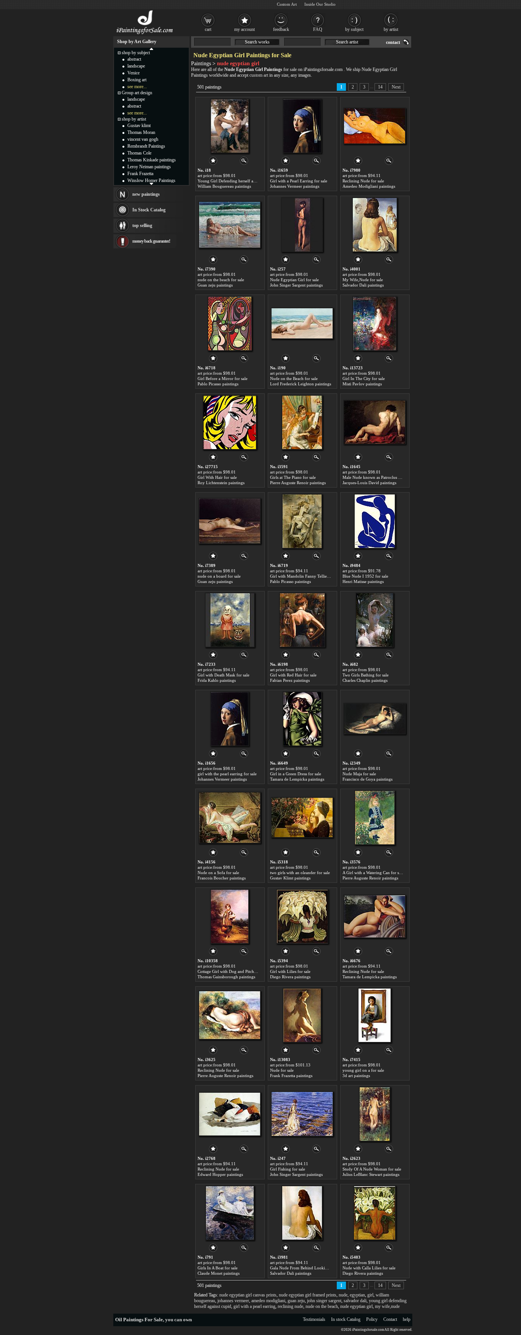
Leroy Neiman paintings (149, 166)
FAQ (317, 29)
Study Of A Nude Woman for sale (372, 1169)
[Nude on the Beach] (302, 323)
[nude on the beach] (229, 224)
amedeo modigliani (268, 1300)
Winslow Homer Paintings (151, 180)
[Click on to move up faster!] (151, 48)
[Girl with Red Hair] (302, 620)
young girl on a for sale (363, 1070)
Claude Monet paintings (219, 1273)
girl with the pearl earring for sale (227, 773)
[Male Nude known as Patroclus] (374, 422)
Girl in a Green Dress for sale (295, 773)
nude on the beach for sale (221, 279)
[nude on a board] (229, 521)
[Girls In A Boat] (229, 1213)
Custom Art (287, 4)
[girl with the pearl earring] (229, 718)
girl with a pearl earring (254, 1306)
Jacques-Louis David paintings (369, 482)
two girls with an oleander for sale (300, 872)
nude (343, 1295)
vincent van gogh (142, 139)
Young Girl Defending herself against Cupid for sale (243, 181)
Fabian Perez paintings (290, 680)
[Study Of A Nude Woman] (375, 1114)
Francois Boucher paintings (222, 878)
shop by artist (134, 119)
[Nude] (302, 1015)
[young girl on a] (374, 1015)
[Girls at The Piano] (302, 422)
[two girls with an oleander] (302, 817)
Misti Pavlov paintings (362, 384)
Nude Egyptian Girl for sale (294, 279)
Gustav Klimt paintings (290, 878)
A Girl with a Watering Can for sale (373, 872)
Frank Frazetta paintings (291, 1075)
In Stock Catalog (149, 210)
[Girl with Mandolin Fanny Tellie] (302, 521)
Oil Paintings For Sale (139, 1319)
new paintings (146, 194)
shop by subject (136, 52)
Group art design (137, 92)
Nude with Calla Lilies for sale (369, 1268)
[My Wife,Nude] (374, 224)
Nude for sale (282, 1070)
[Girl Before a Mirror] (229, 323)
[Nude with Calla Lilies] (374, 1213)
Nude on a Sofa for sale (218, 872)
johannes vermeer (233, 1300)
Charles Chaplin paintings (365, 680)
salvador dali (355, 1300)
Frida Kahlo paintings (217, 680)
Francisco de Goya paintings (367, 779)
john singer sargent (324, 1300)
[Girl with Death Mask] (230, 620)
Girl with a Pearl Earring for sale (298, 181)
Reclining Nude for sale (363, 181)
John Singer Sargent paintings (296, 285)
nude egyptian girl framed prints (307, 1295)
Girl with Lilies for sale (290, 971)
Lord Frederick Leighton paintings (300, 384)
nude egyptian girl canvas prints (248, 1295)
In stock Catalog (345, 1319)
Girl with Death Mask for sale (223, 675)
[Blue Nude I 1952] (375, 521)
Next (396, 87)
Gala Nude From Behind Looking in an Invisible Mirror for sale (326, 1268)
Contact (390, 1319)
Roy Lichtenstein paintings (221, 482)
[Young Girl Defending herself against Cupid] (229, 126)
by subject (354, 29)
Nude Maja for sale (359, 773)
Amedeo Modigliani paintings (369, 186)
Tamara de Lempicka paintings (297, 779)
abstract (134, 59)
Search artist (347, 42)
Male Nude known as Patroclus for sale (377, 477)
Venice (133, 73)
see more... (137, 86)
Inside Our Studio (320, 4)
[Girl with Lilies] (302, 916)
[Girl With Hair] (230, 422)
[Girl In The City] (374, 323)
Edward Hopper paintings (220, 1174)
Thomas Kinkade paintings (151, 160)
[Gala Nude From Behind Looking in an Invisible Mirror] (302, 1213)
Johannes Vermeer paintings (294, 186)
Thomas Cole (139, 153)
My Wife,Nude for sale (363, 279)
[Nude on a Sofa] (229, 817)
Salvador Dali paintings (363, 285)
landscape (136, 66)
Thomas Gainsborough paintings (226, 976)
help (406, 1319)
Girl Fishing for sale (287, 1169)
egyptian (357, 1295)
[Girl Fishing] (302, 1114)
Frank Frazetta (140, 173)
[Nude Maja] (374, 718)
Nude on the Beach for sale (294, 378)
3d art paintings (356, 1075)
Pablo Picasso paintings (218, 384)
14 (380, 87)
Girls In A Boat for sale (218, 1268)
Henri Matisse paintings (363, 581)
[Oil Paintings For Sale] (145, 34)
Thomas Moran (141, 132)
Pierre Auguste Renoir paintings (298, 482)
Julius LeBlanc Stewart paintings (371, 1174)
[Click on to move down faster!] (151, 183)
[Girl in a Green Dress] (302, 718)
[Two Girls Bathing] (374, 620)
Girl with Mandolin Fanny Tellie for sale (305, 576)
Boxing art (136, 79)
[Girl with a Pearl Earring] (302, 126)
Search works (257, 42)
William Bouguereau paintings (224, 186)
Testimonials (314, 1319)
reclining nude (290, 1306)
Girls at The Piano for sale (293, 477)
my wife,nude (387, 1306)
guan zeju (296, 1300)
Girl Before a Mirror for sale (223, 378)
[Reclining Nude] (374, 126)
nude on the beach (322, 1306)
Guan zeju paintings (215, 285)
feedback (281, 29)
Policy (372, 1319)
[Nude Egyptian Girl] (302, 224)
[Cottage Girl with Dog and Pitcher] (229, 916)
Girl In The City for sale (364, 378)
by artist (391, 29)
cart (208, 29)
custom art (258, 75)
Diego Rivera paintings (290, 976)
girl (370, 1295)
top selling (142, 225)
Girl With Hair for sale (217, 477)
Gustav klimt (139, 125)
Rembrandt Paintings (146, 146)
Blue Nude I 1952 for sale (365, 576)
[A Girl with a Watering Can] (374, 817)
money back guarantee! (151, 241)
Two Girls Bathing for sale (366, 675)
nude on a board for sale (219, 576)
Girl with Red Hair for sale (293, 675)
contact (393, 42)
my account (244, 29)
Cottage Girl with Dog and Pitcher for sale (235, 971)
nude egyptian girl (356, 1306)
